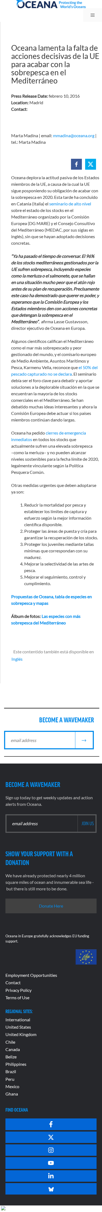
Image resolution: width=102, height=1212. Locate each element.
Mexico (12, 1086)
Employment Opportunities (31, 975)
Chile (10, 1042)
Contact (13, 982)
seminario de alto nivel (70, 203)
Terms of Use (17, 997)
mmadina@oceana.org (73, 135)
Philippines (15, 1064)
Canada (12, 1049)
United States (18, 1027)
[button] (76, 164)
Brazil (10, 1071)
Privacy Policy (18, 990)
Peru (9, 1079)
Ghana (11, 1093)
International (17, 1019)
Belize (11, 1056)
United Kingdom (20, 1034)
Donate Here (51, 905)
